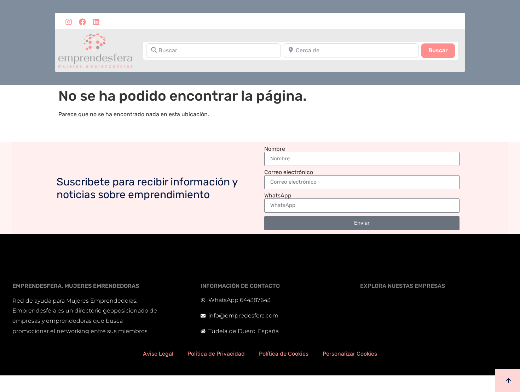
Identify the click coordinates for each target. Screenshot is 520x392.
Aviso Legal (158, 353)
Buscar (441, 50)
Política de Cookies (283, 353)
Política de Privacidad (216, 353)
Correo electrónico (288, 172)
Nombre (274, 149)
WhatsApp (277, 195)
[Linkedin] (96, 21)
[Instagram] (68, 21)
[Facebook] (82, 21)
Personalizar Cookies (350, 353)
